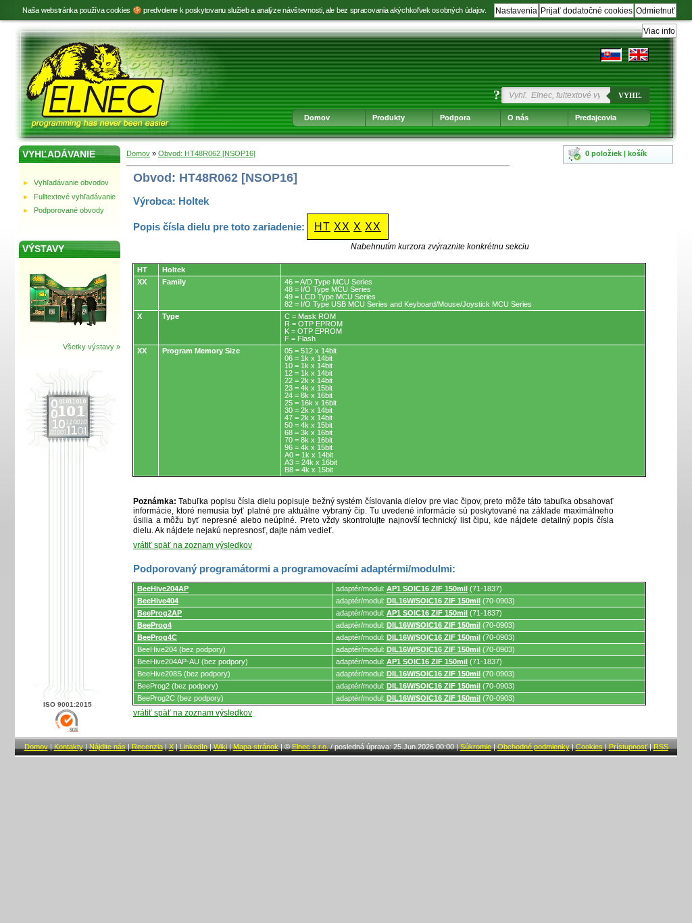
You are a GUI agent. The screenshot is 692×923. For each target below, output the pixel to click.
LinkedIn (193, 747)
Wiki (220, 747)
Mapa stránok (255, 747)
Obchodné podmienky (533, 747)
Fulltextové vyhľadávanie (75, 197)
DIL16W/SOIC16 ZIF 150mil (433, 601)
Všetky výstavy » (91, 347)
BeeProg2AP (159, 613)
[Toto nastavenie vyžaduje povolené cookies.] (638, 54)
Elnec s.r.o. (310, 747)
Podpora (455, 118)
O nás (518, 118)
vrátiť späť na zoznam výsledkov (192, 545)
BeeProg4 (154, 625)
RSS (660, 747)
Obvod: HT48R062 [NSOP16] (206, 153)
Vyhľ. (630, 95)
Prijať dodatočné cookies (587, 11)
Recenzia (147, 747)
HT (322, 226)
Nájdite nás (107, 747)
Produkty (388, 118)
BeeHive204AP (163, 588)
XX (342, 226)
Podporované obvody (69, 210)
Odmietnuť (655, 11)
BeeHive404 (157, 601)
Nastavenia (516, 11)
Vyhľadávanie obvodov (71, 182)
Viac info (659, 31)
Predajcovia (595, 118)
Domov (317, 118)
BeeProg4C (157, 637)
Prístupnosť (628, 747)
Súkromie (475, 747)
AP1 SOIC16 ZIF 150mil (427, 588)
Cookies (589, 747)
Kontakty (68, 747)
